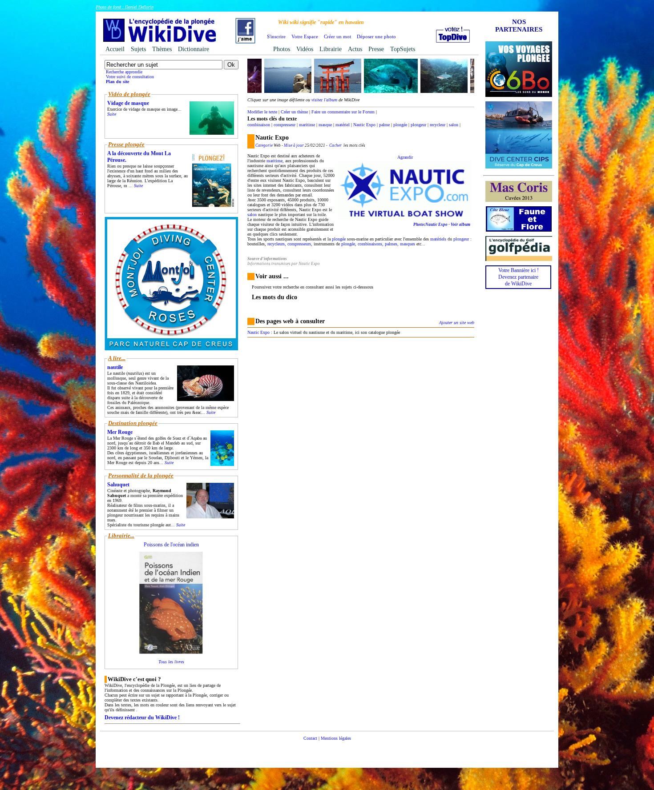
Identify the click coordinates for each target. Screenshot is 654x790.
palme (384, 124)
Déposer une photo (376, 36)
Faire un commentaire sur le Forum (343, 111)
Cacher (335, 145)
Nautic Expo (364, 124)
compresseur (284, 124)
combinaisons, (371, 243)
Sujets (138, 49)
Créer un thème (294, 111)
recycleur (437, 124)
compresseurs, (299, 243)
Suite (111, 114)
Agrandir (405, 157)
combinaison (258, 124)
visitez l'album (324, 99)
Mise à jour (294, 145)
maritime (307, 124)
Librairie (330, 49)
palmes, (392, 243)
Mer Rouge (120, 432)
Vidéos (304, 49)
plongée (400, 124)
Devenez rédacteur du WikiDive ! (142, 717)
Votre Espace (304, 36)
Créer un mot (337, 36)
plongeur (418, 124)
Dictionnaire (193, 49)
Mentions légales (336, 738)
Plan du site (117, 81)
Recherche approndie (124, 71)
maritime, (275, 160)
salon (453, 124)
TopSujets (402, 49)
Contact (310, 738)
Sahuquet (118, 484)
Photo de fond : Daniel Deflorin (124, 6)
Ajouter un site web (456, 322)
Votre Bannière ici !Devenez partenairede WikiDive (518, 277)
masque (325, 124)
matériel (342, 124)
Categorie (264, 145)
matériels (438, 239)
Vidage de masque (128, 103)
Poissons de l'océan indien (171, 544)
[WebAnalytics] (327, 751)
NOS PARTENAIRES (518, 25)
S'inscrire (276, 36)
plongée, (348, 243)
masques (407, 243)
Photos (281, 49)
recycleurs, (276, 243)
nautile (115, 367)
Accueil (115, 49)
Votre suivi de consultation (130, 76)
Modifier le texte (262, 111)
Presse (376, 49)
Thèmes (162, 49)
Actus (355, 49)
